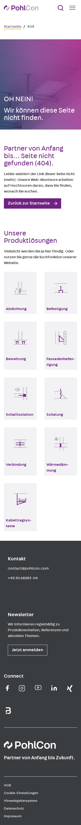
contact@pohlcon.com (28, 568)
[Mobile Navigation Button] (73, 8)
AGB (7, 785)
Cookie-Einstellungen (21, 793)
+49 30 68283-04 (23, 578)
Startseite (12, 27)
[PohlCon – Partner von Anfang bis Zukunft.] (21, 8)
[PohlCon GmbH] (7, 688)
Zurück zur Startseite (29, 203)
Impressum (13, 816)
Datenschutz (14, 808)
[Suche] (61, 8)
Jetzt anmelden (27, 650)
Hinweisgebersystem (20, 800)
